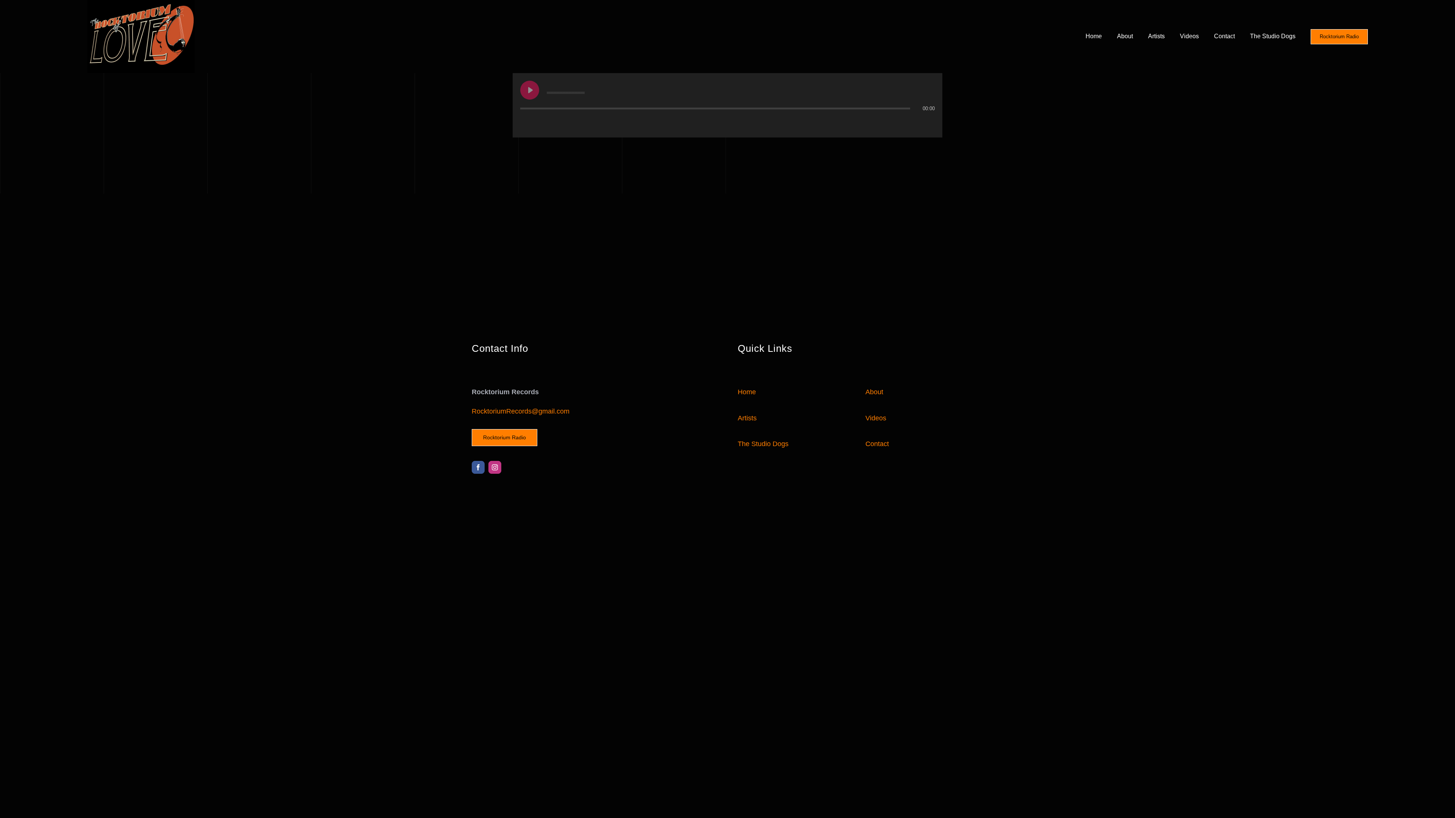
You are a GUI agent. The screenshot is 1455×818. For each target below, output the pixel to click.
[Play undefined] (529, 90)
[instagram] (494, 467)
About (874, 392)
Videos (875, 418)
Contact (877, 444)
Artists (747, 418)
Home (747, 392)
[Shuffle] (558, 123)
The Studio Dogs (763, 444)
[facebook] (478, 467)
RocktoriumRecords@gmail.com (520, 411)
